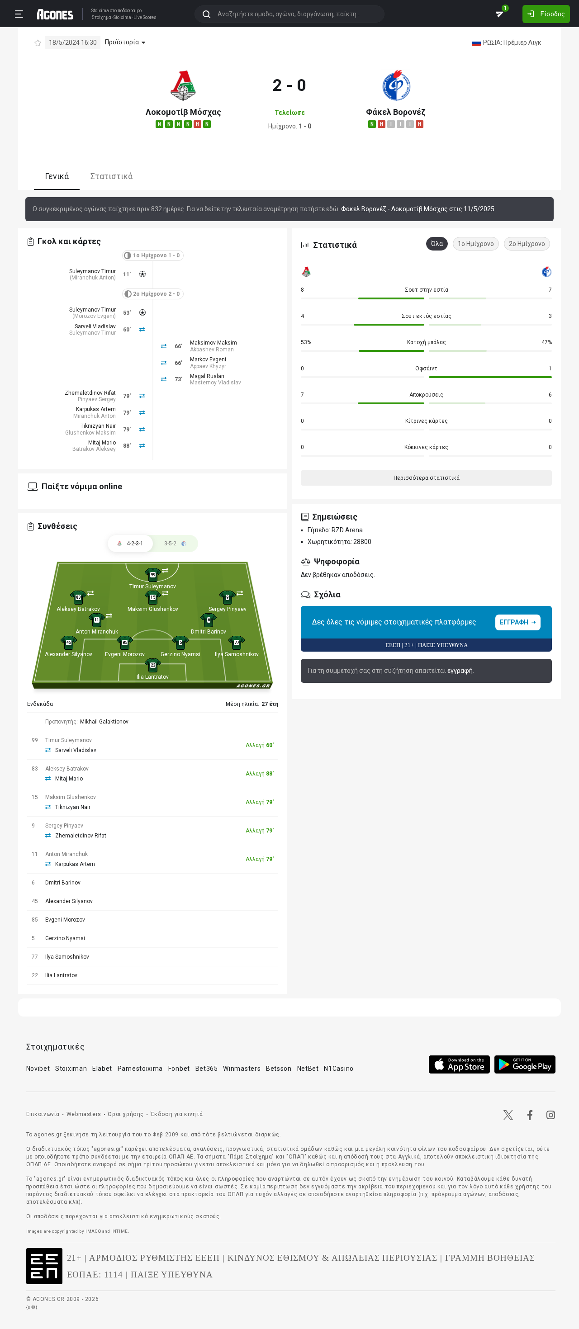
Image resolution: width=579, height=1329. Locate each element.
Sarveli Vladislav (95, 326)
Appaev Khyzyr (208, 366)
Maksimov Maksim (213, 343)
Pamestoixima (140, 1068)
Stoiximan (71, 1068)
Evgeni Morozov (125, 654)
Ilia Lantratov (153, 677)
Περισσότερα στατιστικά (427, 478)
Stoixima (100, 10)
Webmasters (83, 1114)
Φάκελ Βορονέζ (396, 112)
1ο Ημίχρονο (476, 243)
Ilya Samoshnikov (237, 654)
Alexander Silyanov (68, 654)
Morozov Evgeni (94, 316)
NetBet (308, 1068)
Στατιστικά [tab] (111, 176)
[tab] (175, 543)
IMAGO (93, 1231)
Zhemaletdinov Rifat (90, 393)
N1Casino (339, 1068)
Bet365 (206, 1068)
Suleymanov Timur (92, 271)
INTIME (119, 1231)
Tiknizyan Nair (98, 426)
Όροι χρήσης (126, 1114)
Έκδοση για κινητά (177, 1114)
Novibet (38, 1068)
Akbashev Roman (212, 349)
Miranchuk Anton (92, 277)
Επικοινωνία (43, 1114)
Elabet (102, 1068)
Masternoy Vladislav (215, 382)
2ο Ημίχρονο (527, 243)
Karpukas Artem (96, 409)
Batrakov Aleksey (94, 449)
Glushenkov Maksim (90, 433)
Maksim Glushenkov (153, 609)
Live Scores (145, 17)
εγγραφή (460, 670)
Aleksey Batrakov (78, 609)
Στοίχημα (101, 17)
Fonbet (179, 1068)
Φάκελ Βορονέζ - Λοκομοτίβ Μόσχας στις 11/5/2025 (417, 209)
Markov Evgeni (208, 359)
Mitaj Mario (102, 443)
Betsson (279, 1068)
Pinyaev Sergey (97, 399)
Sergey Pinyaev (228, 609)
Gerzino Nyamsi (180, 654)
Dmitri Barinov (208, 632)
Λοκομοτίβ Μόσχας (183, 112)
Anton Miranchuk (97, 632)
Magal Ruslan (207, 376)
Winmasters (242, 1068)
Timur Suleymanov (152, 586)
